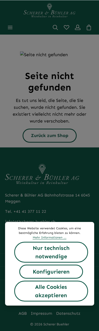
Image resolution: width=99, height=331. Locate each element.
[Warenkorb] (89, 27)
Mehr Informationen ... (50, 237)
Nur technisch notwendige (51, 252)
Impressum (41, 313)
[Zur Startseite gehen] (49, 10)
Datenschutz (68, 313)
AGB (23, 313)
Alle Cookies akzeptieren (51, 291)
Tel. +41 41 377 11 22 (25, 211)
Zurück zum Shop (49, 135)
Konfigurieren (51, 271)
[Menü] (10, 27)
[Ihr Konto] (78, 27)
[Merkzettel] (66, 27)
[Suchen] (55, 27)
